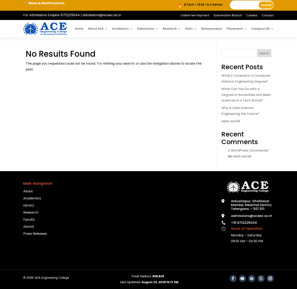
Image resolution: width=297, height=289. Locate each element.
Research (170, 29)
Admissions (145, 29)
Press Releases (35, 233)
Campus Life (260, 29)
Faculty (29, 219)
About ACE (95, 29)
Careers (251, 15)
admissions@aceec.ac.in (101, 15)
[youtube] (242, 278)
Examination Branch (228, 15)
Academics (120, 29)
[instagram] (270, 278)
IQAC (189, 29)
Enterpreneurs (211, 29)
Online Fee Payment (195, 15)
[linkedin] (251, 278)
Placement (235, 29)
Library (28, 205)
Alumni (28, 226)
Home (79, 29)
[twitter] (261, 278)
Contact (268, 15)
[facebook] (233, 278)
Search (264, 53)
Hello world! (230, 121)
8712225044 (70, 15)
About (28, 191)
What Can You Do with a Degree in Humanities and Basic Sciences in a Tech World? (246, 95)
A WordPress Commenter (248, 150)
